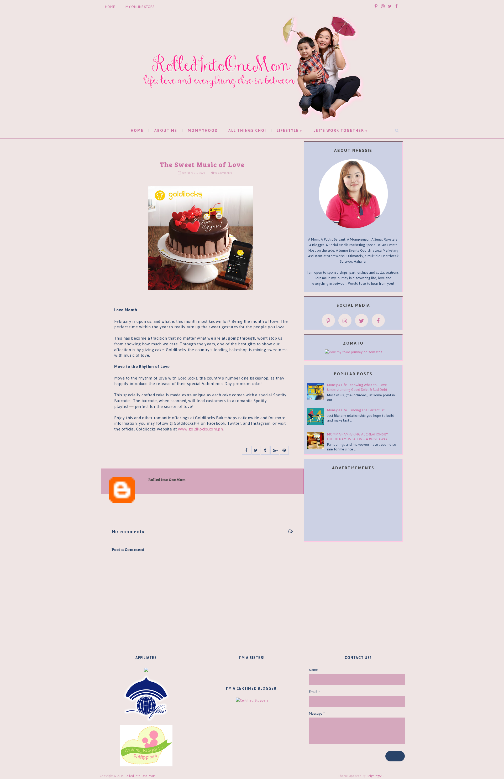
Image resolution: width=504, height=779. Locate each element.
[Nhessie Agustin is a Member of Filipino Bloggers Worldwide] (146, 698)
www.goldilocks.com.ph (200, 429)
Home (110, 6)
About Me (165, 130)
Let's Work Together (338, 130)
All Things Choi (247, 130)
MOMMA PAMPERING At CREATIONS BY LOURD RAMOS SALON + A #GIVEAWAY (357, 436)
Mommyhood (203, 130)
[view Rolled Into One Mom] (353, 352)
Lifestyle (288, 130)
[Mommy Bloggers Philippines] (146, 745)
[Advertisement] (353, 507)
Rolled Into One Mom (140, 776)
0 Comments (224, 173)
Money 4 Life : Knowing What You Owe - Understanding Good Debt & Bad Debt (358, 387)
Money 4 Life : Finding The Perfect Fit (356, 410)
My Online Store (140, 6)
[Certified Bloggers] (252, 700)
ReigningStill (375, 776)
